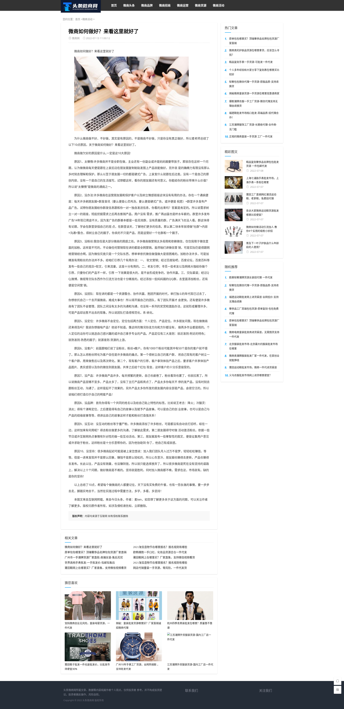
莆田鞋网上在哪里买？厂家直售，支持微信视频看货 (164, 557)
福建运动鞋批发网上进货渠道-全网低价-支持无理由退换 (254, 299)
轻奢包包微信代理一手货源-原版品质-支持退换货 (254, 84)
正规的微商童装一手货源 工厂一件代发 (251, 136)
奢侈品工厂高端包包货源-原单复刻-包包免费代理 (254, 311)
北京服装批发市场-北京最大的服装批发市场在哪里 (253, 346)
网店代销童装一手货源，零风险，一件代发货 (160, 567)
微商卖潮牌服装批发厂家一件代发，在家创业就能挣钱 (254, 358)
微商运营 (182, 5)
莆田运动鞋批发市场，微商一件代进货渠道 (253, 367)
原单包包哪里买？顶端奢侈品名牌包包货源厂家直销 (95, 552)
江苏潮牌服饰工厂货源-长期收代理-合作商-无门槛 (253, 127)
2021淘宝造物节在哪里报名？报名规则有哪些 (160, 547)
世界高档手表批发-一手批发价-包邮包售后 (90, 562)
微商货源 (200, 5)
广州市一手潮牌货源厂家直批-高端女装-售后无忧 (94, 557)
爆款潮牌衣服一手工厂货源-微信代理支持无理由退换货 (253, 103)
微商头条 (129, 5)
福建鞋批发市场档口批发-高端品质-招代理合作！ (254, 115)
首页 (114, 5)
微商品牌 (147, 5)
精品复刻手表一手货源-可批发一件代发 (251, 62)
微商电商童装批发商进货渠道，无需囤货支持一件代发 (254, 334)
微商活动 (218, 5)
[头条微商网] (81, 11)
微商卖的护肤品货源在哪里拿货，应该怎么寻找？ (254, 52)
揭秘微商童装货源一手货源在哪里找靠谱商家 (254, 93)
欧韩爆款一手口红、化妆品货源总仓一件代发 (160, 552)
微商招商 (165, 5)
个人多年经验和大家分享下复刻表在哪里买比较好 (254, 72)
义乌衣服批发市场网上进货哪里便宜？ (250, 375)
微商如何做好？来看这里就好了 (83, 547)
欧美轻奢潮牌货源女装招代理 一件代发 (251, 277)
